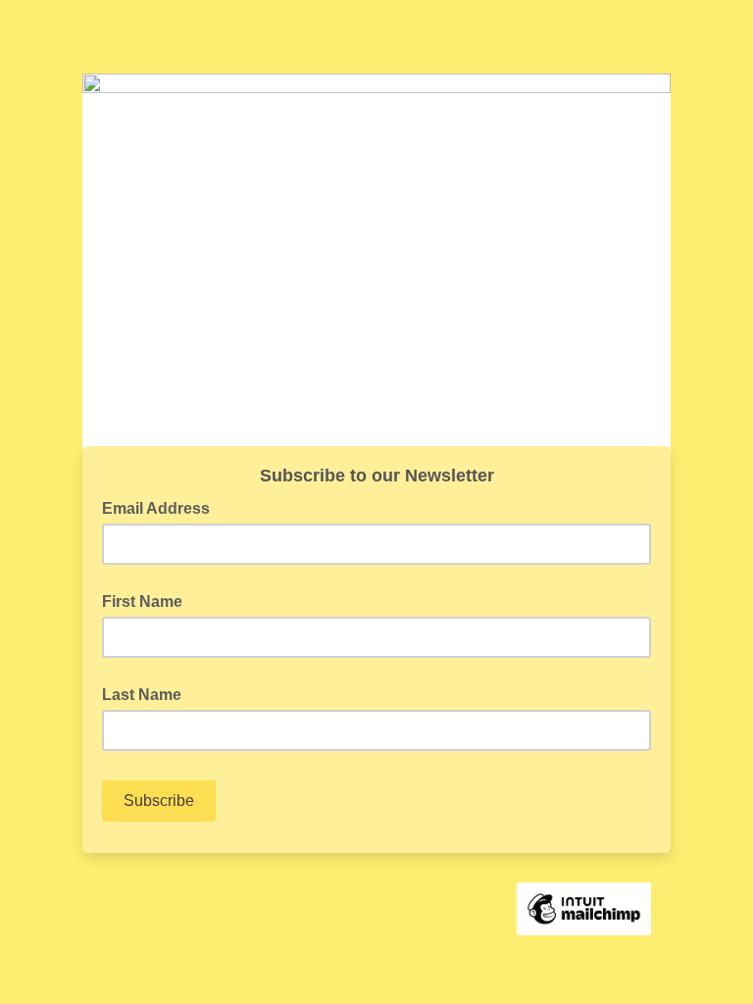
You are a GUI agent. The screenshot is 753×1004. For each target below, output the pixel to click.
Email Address (162, 507)
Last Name (141, 694)
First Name (142, 601)
